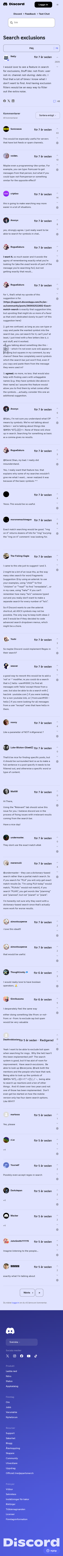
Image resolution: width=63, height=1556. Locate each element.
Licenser (10, 1514)
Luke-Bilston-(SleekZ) (22, 748)
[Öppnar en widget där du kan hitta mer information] (51, 1551)
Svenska (14, 1342)
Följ (31, 48)
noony (14, 722)
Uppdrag (11, 1468)
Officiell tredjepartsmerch (20, 1473)
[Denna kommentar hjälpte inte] (57, 137)
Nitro (8, 1376)
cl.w (13, 1140)
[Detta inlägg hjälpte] (57, 57)
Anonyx (14, 220)
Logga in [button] (43, 4)
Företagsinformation (16, 1519)
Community (12, 1458)
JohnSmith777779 (20, 1241)
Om (8, 1402)
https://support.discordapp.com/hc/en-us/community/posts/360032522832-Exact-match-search (27, 306)
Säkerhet (10, 1438)
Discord (17, 14)
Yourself (15, 1165)
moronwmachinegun (21, 520)
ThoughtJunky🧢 (19, 972)
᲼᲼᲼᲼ (15, 1266)
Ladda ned (11, 1371)
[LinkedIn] (13, 101)
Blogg (9, 1443)
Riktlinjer (10, 1504)
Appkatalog (12, 1386)
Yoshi (13, 639)
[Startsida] (13, 5)
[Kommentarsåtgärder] (57, 143)
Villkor (9, 1489)
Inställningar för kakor (17, 1499)
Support (10, 1433)
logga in (15, 1303)
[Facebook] (4, 101)
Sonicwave (16, 129)
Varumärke (11, 1412)
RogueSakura (17, 247)
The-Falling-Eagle (20, 556)
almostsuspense (19, 922)
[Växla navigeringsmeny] (57, 5)
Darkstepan (16, 1190)
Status (9, 1381)
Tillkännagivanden (15, 1509)
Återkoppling (13, 1448)
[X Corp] (8, 101)
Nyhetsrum (11, 1417)
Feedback (30, 14)
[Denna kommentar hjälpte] (57, 128)
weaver (14, 666)
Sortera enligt (47, 115)
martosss (15, 1115)
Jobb (8, 1407)
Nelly (13, 56)
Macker (14, 1216)
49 (58, 101)
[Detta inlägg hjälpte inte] (57, 66)
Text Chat (44, 14)
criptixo (14, 194)
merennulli (16, 863)
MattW (14, 791)
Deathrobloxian (11, 1040)
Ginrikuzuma (17, 999)
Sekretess (11, 1494)
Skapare (10, 1453)
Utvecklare (11, 1463)
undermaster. (17, 838)
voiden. (14, 156)
